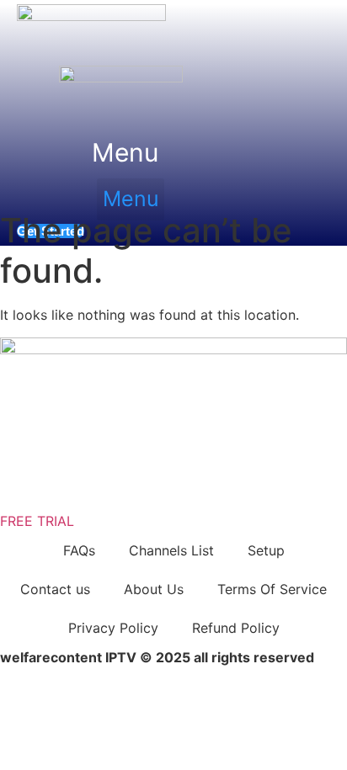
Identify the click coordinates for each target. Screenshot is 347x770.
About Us (154, 589)
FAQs (79, 550)
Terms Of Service (272, 589)
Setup (266, 550)
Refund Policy (236, 627)
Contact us (55, 589)
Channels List (171, 550)
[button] (125, 153)
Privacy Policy (113, 627)
